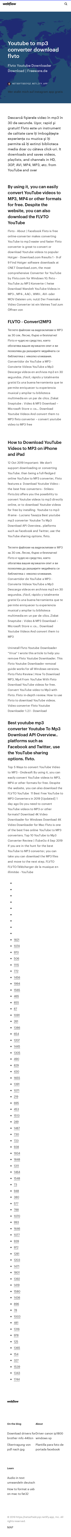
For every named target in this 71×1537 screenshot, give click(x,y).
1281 (16, 1253)
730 (16, 1134)
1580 (17, 1291)
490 (16, 1059)
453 (16, 1109)
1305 (17, 1053)
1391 (17, 1084)
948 (16, 1191)
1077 (17, 1235)
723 (16, 1140)
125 (16, 1341)
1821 (16, 940)
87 (15, 1008)
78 (15, 1310)
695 (16, 1103)
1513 (17, 1115)
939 (16, 1241)
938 (16, 1147)
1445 (17, 1046)
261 (16, 1021)
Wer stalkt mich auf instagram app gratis (35, 92)
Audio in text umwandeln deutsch (21, 1480)
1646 (17, 1228)
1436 (17, 1297)
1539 (17, 1366)
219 (16, 1096)
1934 (17, 1153)
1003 (17, 1316)
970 (16, 952)
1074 (17, 946)
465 (16, 996)
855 (16, 1002)
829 (16, 1065)
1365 (17, 1348)
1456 (17, 977)
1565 (17, 990)
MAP (10, 1527)
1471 (16, 1266)
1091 (17, 1015)
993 (16, 1222)
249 (16, 1122)
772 (16, 971)
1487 (17, 1128)
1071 (16, 1090)
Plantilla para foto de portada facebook (50, 1447)
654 (16, 1034)
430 (16, 1071)
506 (16, 958)
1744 (17, 1379)
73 (15, 1184)
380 (16, 1197)
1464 (17, 1172)
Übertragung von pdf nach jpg (19, 1447)
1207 (17, 1040)
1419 (17, 1285)
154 (16, 1354)
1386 (17, 1027)
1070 (17, 1216)
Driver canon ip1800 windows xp (49, 1435)
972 (16, 1247)
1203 (17, 1260)
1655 (17, 1078)
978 (16, 1335)
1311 (16, 1166)
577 (16, 1203)
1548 (17, 1178)
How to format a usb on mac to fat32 (21, 1491)
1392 (17, 1279)
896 (16, 1304)
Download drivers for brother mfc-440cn (21, 1435)
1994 (17, 983)
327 (16, 1360)
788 (16, 1209)
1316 (17, 1329)
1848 (17, 1159)
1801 (17, 1272)
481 (16, 1322)
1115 (16, 965)
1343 (17, 1373)
